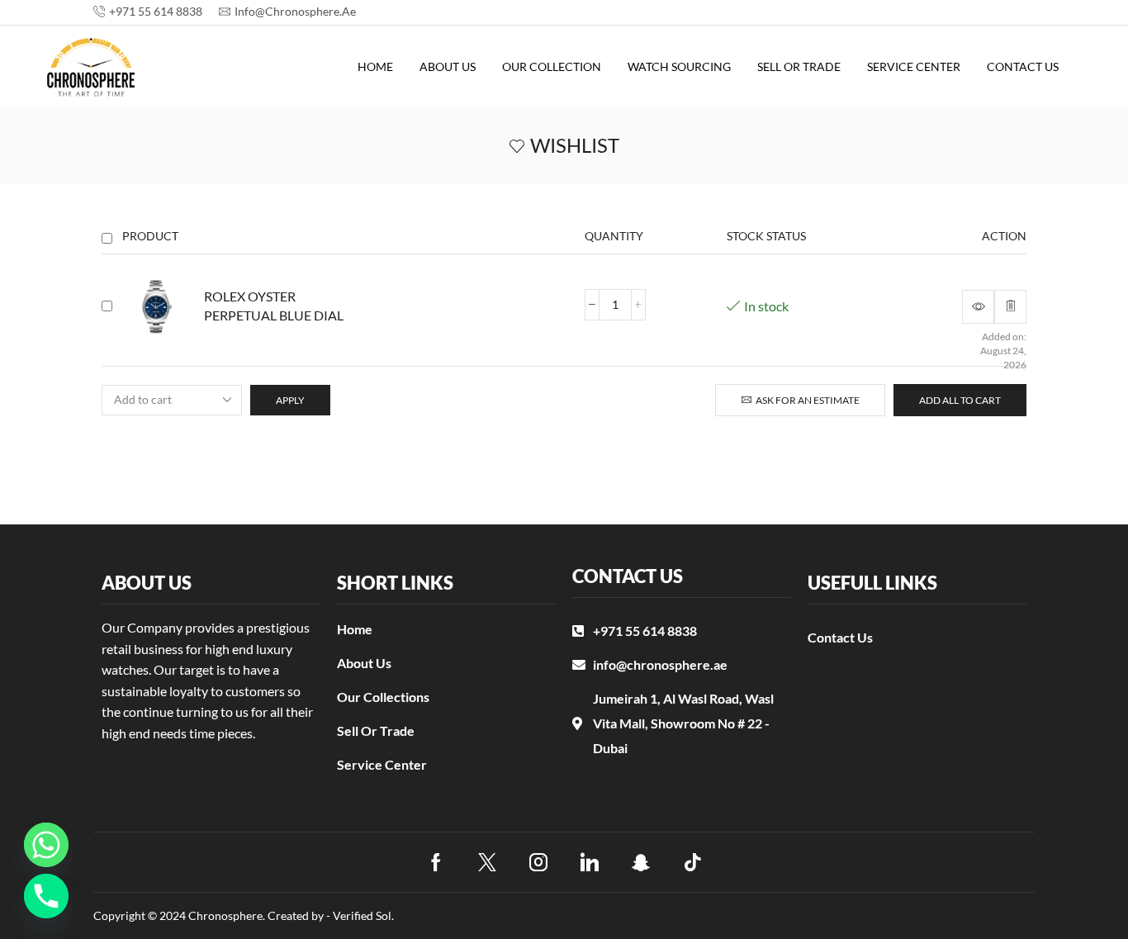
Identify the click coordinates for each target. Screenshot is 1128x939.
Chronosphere (225, 915)
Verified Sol (362, 915)
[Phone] (46, 896)
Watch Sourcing (679, 66)
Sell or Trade (799, 66)
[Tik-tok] (693, 862)
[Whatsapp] (46, 845)
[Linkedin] (590, 862)
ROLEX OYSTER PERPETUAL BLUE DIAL (274, 305)
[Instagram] (538, 862)
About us (447, 66)
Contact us (1023, 66)
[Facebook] (436, 862)
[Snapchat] (641, 862)
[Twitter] (487, 862)
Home (375, 66)
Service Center (913, 66)
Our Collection (551, 66)
